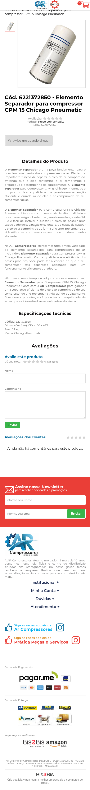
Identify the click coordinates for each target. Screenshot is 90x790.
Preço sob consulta (51, 121)
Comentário (13, 388)
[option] (10, 26)
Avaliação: (35, 118)
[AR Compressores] (41, 5)
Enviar (12, 425)
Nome (9, 370)
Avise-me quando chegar (31, 140)
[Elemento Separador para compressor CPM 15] (10, 26)
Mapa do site (51, 766)
